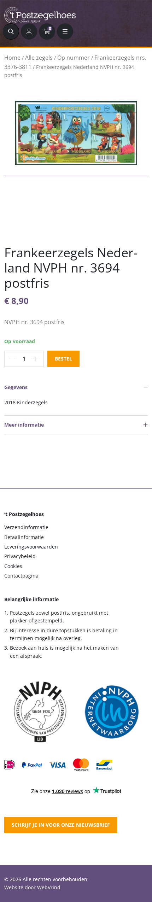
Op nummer (73, 58)
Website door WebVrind (32, 887)
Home (12, 58)
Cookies (13, 566)
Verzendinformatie (26, 527)
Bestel (63, 358)
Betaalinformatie (24, 537)
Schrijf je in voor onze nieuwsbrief (61, 824)
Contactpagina (21, 575)
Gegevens (16, 387)
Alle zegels (39, 58)
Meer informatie (24, 424)
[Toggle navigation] (65, 31)
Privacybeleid (20, 556)
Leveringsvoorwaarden (31, 546)
